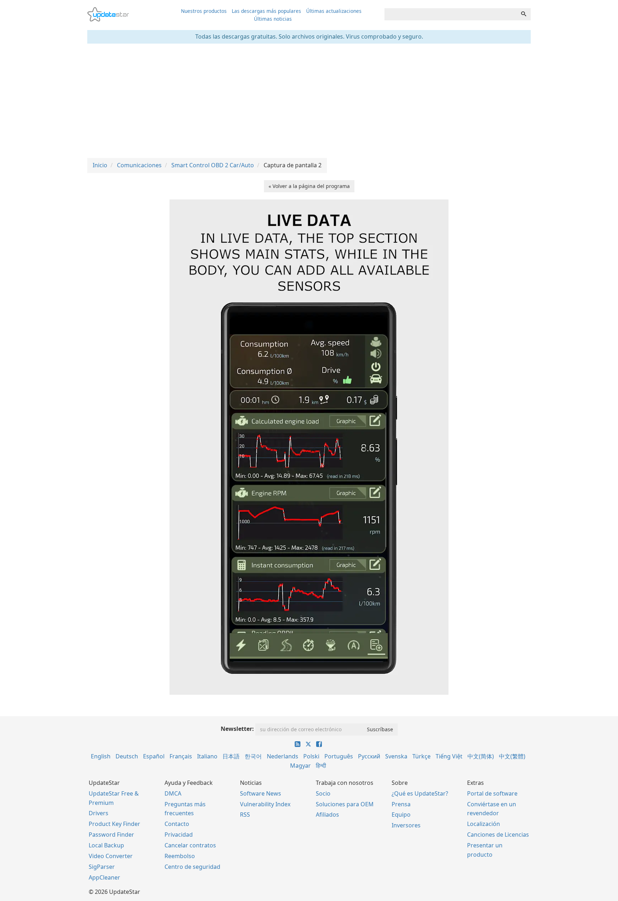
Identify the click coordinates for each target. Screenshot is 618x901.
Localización (483, 824)
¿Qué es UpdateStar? (420, 793)
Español (154, 756)
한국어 (253, 756)
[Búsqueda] (523, 14)
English (101, 756)
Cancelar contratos (190, 845)
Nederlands (282, 756)
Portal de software (492, 793)
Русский (369, 756)
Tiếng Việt (449, 756)
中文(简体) (480, 756)
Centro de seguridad (192, 867)
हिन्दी (321, 765)
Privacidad (179, 834)
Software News (260, 793)
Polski (311, 756)
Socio (323, 793)
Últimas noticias (273, 18)
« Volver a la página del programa (309, 186)
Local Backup (106, 845)
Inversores (406, 825)
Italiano (207, 756)
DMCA (173, 793)
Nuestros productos (204, 11)
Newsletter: (237, 729)
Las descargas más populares (266, 11)
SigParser (102, 867)
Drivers (98, 813)
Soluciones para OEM (345, 804)
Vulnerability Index (265, 804)
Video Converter (111, 856)
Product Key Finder (114, 824)
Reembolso (180, 856)
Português (338, 756)
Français (181, 756)
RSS (245, 814)
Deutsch (127, 756)
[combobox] (450, 14)
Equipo (401, 814)
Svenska (396, 756)
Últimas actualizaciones (334, 11)
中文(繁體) (512, 756)
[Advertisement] (309, 101)
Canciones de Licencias (498, 834)
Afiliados (327, 814)
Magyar (300, 765)
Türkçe (421, 756)
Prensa (401, 804)
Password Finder (111, 834)
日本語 (231, 756)
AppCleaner (104, 877)
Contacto (177, 824)
